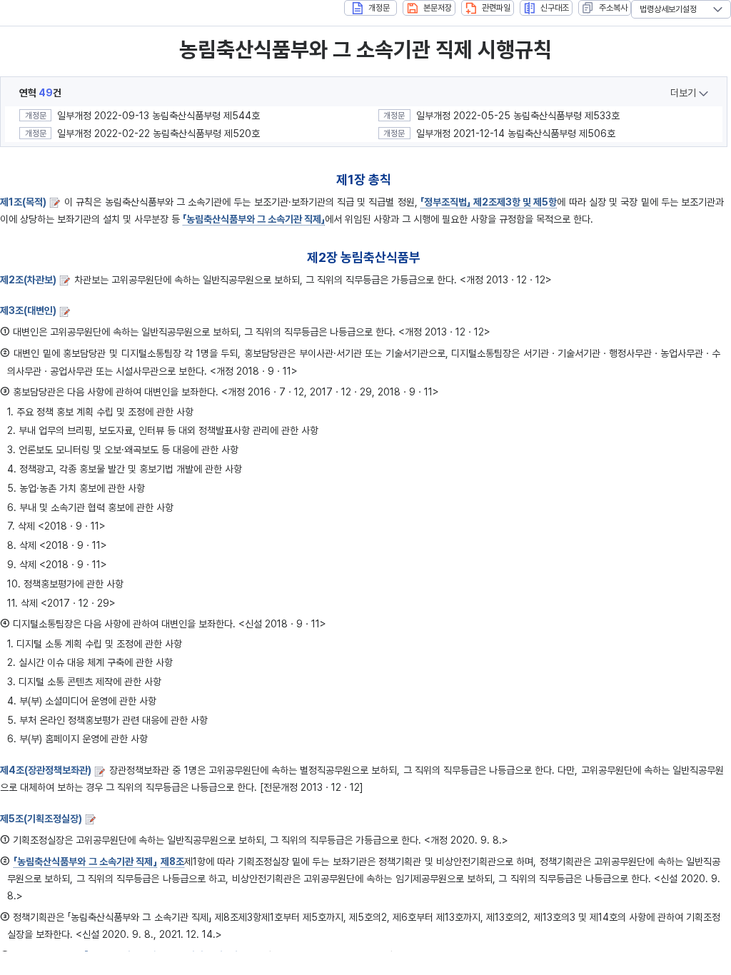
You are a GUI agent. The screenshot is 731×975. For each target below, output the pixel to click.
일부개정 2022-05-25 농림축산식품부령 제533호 (518, 115)
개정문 (379, 8)
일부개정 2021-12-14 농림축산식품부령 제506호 (515, 133)
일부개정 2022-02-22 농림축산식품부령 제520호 (158, 133)
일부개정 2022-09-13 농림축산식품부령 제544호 (158, 115)
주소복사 (613, 8)
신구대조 (554, 8)
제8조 (172, 861)
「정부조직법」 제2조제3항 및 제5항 (488, 202)
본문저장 (437, 8)
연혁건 (40, 92)
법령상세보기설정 (668, 9)
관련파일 (496, 8)
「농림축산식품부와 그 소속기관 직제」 (254, 219)
